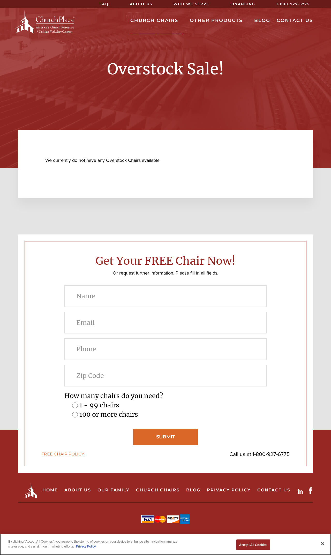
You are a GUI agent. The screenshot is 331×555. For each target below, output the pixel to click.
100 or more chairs (108, 414)
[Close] (322, 543)
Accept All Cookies (253, 544)
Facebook (311, 490)
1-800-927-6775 (271, 454)
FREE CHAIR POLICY (62, 454)
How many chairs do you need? (113, 396)
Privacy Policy (86, 546)
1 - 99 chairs (99, 405)
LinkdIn (301, 490)
